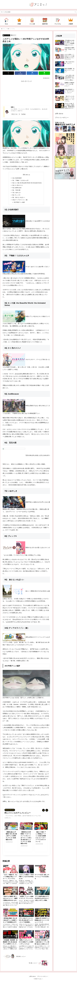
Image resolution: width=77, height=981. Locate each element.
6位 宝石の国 (16, 190)
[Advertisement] (26, 92)
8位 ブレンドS (16, 195)
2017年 (14, 35)
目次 (24, 174)
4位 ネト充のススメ (17, 185)
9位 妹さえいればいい (18, 197)
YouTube (23, 114)
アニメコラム (7, 35)
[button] (75, 12)
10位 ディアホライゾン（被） (20, 199)
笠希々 (13, 107)
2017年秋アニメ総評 (19, 202)
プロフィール (14, 114)
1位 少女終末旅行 (17, 178)
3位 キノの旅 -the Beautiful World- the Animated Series (27, 183)
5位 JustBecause (16, 187)
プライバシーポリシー (62, 117)
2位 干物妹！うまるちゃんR (20, 180)
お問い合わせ (59, 113)
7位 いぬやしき (16, 192)
